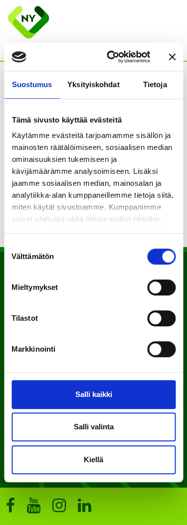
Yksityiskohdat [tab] (93, 84)
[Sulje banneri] (172, 56)
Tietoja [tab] (155, 84)
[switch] (161, 287)
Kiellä (93, 459)
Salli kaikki (93, 394)
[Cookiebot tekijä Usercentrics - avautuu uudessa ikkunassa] (111, 56)
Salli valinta (94, 426)
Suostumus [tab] (32, 84)
